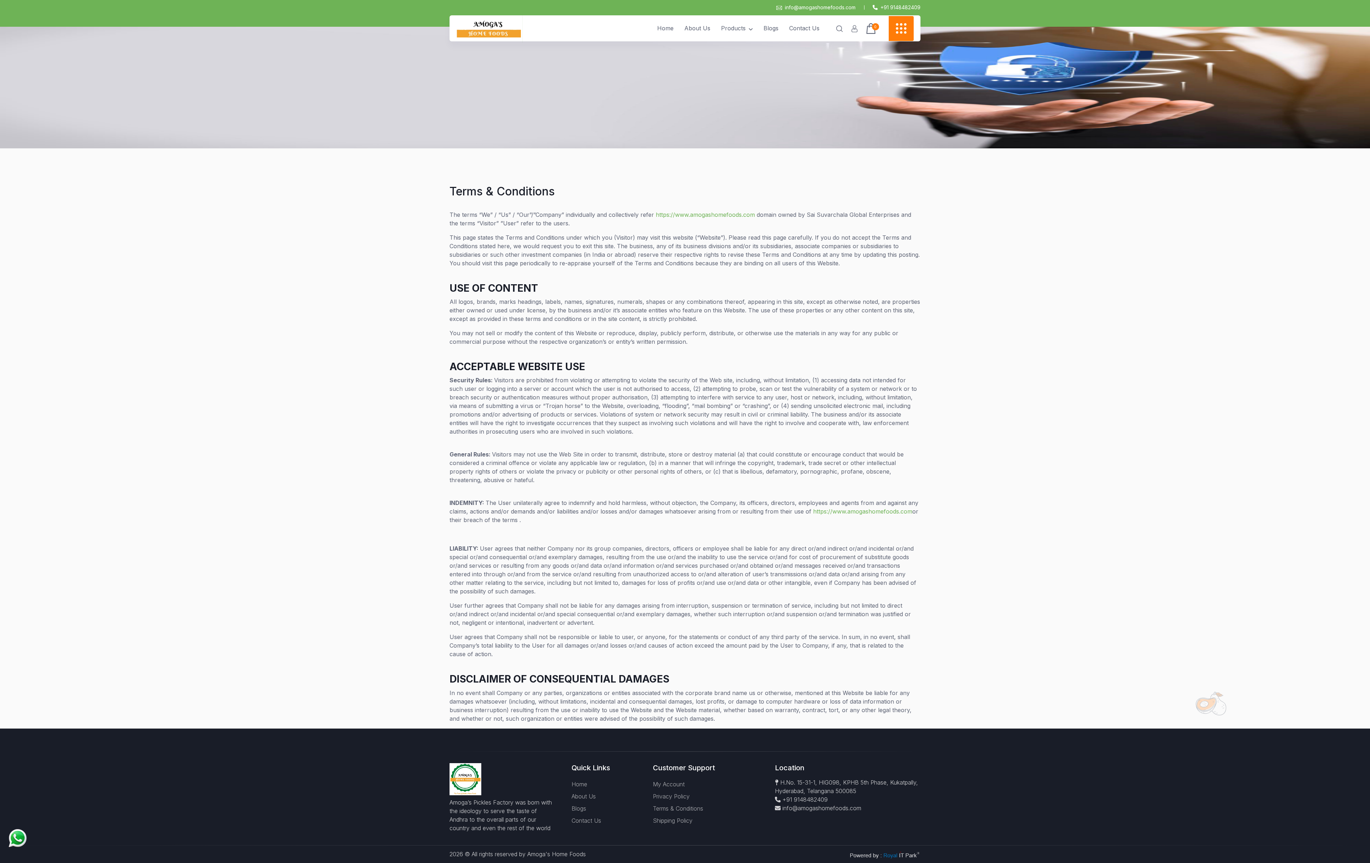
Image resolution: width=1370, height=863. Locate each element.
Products (733, 28)
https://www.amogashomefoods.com (705, 214)
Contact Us (804, 28)
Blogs (770, 28)
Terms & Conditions (678, 808)
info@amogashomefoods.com (820, 7)
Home (665, 28)
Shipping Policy (672, 820)
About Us (697, 28)
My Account (669, 784)
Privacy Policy (671, 796)
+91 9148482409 (804, 799)
